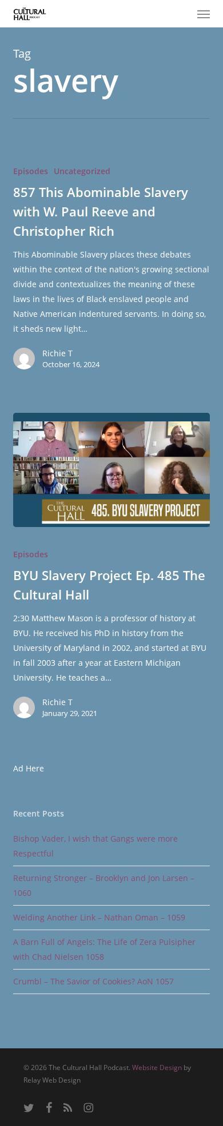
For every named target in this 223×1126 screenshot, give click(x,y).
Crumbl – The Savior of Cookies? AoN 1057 (93, 981)
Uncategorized (82, 171)
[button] (203, 13)
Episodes (30, 171)
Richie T (57, 353)
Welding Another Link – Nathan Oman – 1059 (99, 917)
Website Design (157, 1067)
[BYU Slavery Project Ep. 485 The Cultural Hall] (111, 470)
